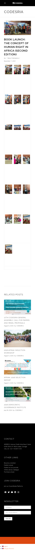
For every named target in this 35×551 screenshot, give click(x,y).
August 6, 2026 (8, 326)
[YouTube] (12, 492)
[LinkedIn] (15, 492)
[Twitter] (8, 492)
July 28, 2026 (8, 410)
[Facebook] (5, 492)
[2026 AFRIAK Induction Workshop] (17, 338)
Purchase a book (9, 472)
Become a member (10, 463)
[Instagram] (18, 492)
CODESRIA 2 (20, 326)
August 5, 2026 (8, 356)
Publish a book (8, 465)
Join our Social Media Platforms (13, 486)
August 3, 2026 (8, 383)
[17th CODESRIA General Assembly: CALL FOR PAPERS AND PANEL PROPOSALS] (17, 307)
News (9, 58)
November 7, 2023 (10, 61)
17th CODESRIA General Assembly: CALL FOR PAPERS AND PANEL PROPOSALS (17, 320)
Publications (15, 58)
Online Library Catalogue (11, 470)
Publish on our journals (11, 467)
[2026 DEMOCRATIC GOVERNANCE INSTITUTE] (17, 394)
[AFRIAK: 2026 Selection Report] (17, 366)
